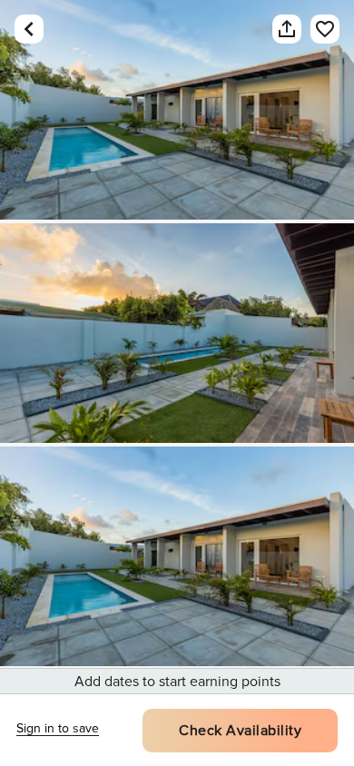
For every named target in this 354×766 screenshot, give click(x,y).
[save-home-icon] (324, 29)
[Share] (286, 29)
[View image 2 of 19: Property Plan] (177, 333)
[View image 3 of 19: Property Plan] (177, 556)
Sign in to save (57, 728)
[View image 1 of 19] (177, 110)
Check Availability (240, 731)
